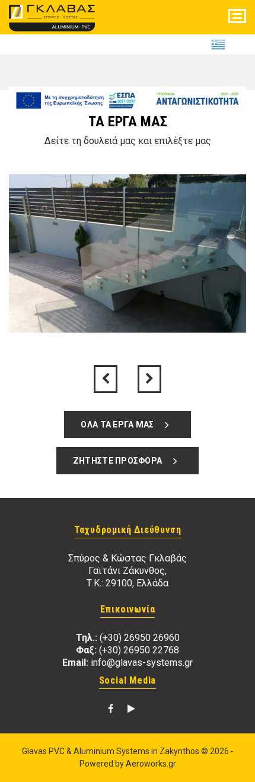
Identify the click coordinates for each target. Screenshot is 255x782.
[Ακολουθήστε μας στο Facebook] (110, 708)
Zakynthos (179, 751)
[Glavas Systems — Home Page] (52, 15)
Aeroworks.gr (151, 763)
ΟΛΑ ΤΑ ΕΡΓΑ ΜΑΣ (120, 424)
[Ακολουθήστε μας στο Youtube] (131, 708)
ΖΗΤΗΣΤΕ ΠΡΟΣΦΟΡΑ (120, 460)
